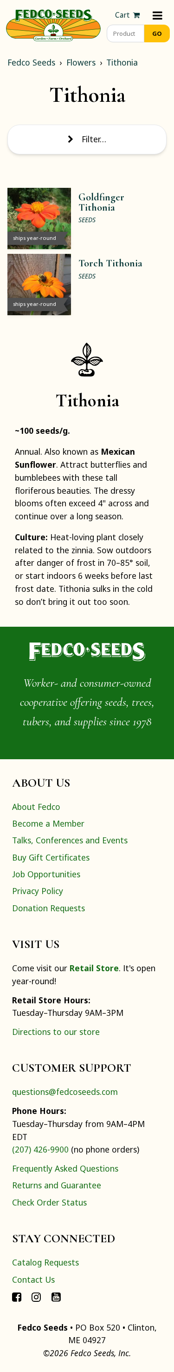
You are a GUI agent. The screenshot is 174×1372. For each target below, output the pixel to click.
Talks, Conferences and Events (70, 840)
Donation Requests (48, 908)
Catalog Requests (45, 1262)
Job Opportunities (46, 874)
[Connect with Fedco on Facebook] (16, 1296)
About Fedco (36, 806)
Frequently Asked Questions (65, 1168)
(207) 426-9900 (40, 1149)
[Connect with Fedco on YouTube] (56, 1296)
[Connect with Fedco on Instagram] (36, 1296)
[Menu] (157, 15)
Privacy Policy (37, 890)
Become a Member (48, 823)
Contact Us (33, 1279)
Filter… (94, 139)
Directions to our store (56, 1031)
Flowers (81, 62)
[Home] (53, 24)
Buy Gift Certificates (51, 857)
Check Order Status (49, 1202)
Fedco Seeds (31, 62)
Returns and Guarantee (56, 1185)
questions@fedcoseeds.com (65, 1091)
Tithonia (122, 62)
